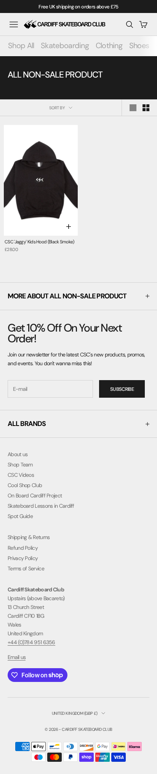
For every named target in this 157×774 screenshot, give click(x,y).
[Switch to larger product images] (133, 108)
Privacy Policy (23, 558)
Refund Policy (23, 547)
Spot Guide (20, 516)
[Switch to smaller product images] (146, 108)
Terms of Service (26, 568)
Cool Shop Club (25, 485)
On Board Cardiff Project (35, 495)
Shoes (139, 45)
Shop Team (20, 464)
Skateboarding (65, 45)
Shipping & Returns (29, 537)
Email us (17, 657)
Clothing (109, 45)
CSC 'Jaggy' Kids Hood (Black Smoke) (39, 242)
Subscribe (122, 389)
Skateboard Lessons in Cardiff (41, 505)
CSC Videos (21, 474)
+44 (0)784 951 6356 (31, 642)
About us (17, 454)
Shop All (21, 45)
